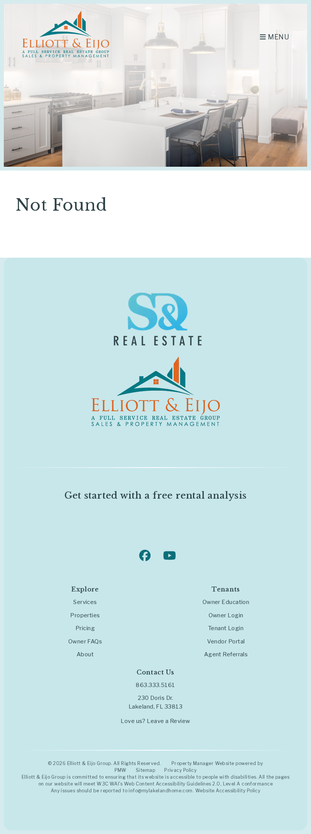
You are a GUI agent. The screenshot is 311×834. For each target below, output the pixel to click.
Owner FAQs (85, 641)
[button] (143, 554)
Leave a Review (168, 721)
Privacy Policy (180, 770)
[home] (65, 34)
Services (85, 602)
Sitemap (145, 770)
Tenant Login (225, 628)
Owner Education (226, 602)
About (85, 654)
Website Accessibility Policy (228, 790)
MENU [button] (277, 37)
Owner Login (226, 615)
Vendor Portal (226, 641)
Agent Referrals (226, 654)
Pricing (85, 628)
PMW (121, 770)
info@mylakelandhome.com (160, 790)
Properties (85, 615)
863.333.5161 (155, 685)
